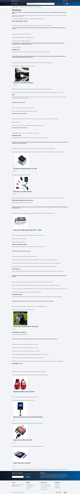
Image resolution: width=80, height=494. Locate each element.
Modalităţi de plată (30, 486)
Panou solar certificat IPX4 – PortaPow (25, 326)
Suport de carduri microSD (21, 463)
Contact (67, 6)
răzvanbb (23, 12)
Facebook (57, 484)
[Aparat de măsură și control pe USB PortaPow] (13, 420)
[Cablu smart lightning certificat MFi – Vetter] (13, 232)
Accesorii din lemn (38, 6)
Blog (63, 6)
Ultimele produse (15, 6)
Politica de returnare (44, 489)
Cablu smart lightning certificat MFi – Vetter (27, 230)
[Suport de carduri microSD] (13, 466)
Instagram (58, 486)
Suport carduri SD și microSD (22, 440)
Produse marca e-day (22, 6)
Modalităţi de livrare (30, 484)
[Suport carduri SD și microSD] (13, 443)
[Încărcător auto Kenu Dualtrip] (13, 86)
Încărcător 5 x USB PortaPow (22, 191)
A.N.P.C (28, 489)
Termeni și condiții (44, 487)
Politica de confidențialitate (45, 484)
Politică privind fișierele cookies (46, 486)
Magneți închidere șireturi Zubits (23, 391)
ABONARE (27, 476)
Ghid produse (29, 487)
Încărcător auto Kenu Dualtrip (23, 83)
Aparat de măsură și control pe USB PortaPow (28, 417)
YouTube (57, 487)
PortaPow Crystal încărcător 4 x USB (25, 168)
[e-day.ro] (15, 4)
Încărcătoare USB (31, 6)
